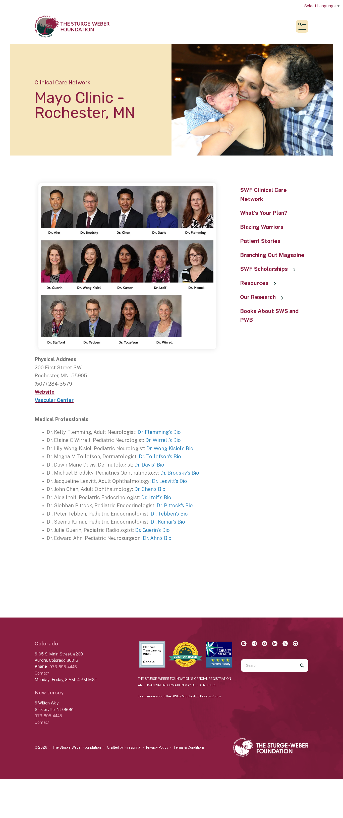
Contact (42, 673)
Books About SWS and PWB (269, 315)
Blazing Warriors (261, 227)
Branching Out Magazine (272, 255)
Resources (254, 283)
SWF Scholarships (264, 269)
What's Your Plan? (263, 213)
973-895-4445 (63, 666)
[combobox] (268, 665)
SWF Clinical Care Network (263, 194)
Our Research (258, 297)
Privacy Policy (157, 747)
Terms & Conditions (189, 747)
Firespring (132, 747)
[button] (302, 26)
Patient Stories (260, 241)
